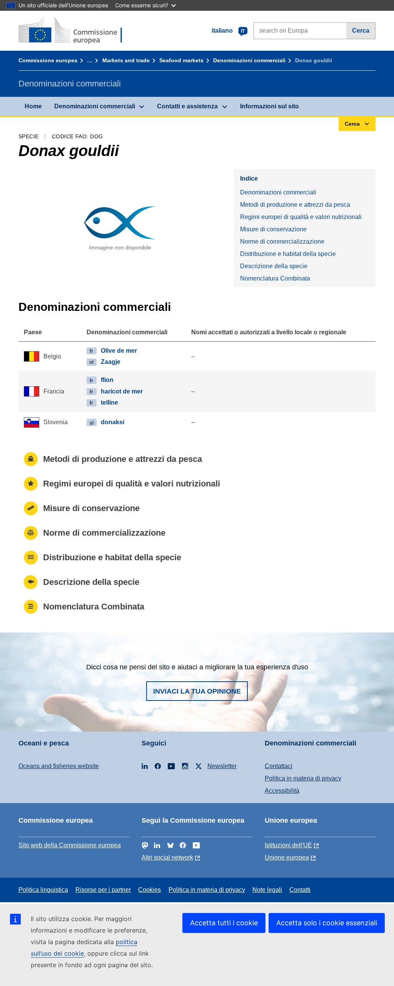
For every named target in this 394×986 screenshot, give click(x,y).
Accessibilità (282, 790)
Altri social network (167, 857)
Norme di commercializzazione (282, 241)
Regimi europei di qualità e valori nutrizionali (301, 217)
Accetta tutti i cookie (224, 923)
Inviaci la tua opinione (197, 691)
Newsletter (222, 766)
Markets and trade (126, 60)
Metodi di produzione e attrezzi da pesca (295, 204)
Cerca (360, 30)
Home (33, 106)
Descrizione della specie (273, 266)
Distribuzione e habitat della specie (288, 254)
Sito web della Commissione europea (69, 845)
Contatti (300, 889)
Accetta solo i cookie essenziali (326, 923)
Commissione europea (47, 60)
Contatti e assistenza (187, 106)
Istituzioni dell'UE (288, 845)
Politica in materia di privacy (303, 778)
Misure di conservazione (273, 229)
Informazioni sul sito (269, 106)
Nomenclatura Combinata (275, 278)
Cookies (149, 889)
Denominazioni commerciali (249, 60)
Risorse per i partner (103, 889)
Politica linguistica (43, 889)
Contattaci (278, 766)
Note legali (267, 889)
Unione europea (287, 857)
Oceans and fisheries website (58, 766)
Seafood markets (181, 60)
